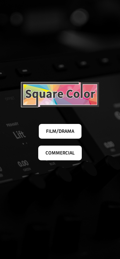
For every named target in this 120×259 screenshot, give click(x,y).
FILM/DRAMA (60, 131)
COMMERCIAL (60, 153)
